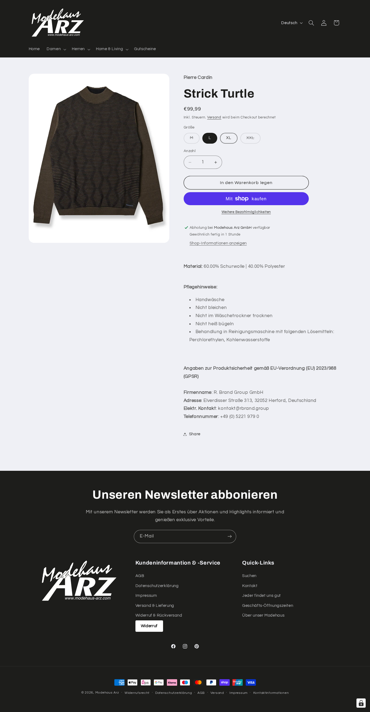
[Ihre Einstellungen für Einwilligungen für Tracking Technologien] (361, 703)
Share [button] (194, 434)
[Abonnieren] (229, 536)
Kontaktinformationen (271, 692)
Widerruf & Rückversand (158, 615)
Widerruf (149, 626)
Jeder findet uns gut (261, 596)
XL (228, 138)
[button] (56, 49)
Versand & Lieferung (154, 606)
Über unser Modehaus (263, 615)
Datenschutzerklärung (157, 586)
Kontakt (249, 586)
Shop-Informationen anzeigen (218, 243)
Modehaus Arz (107, 692)
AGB (139, 576)
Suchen (249, 576)
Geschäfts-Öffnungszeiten (267, 606)
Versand (214, 117)
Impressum (146, 596)
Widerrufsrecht (137, 692)
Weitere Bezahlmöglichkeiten (246, 212)
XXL (253, 140)
